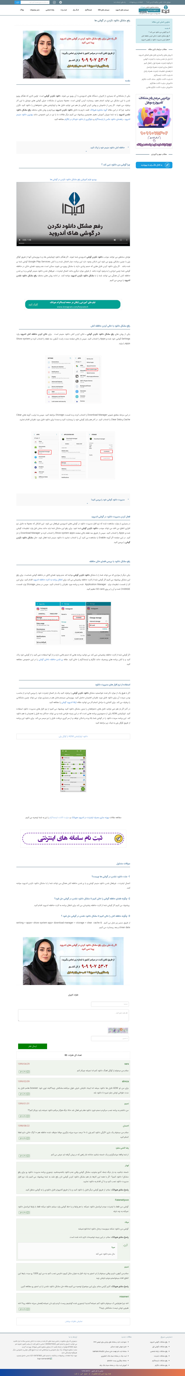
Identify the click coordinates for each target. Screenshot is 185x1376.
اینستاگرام (88, 10)
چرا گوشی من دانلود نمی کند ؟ (159, 32)
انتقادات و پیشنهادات (136, 2)
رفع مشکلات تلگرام (161, 1365)
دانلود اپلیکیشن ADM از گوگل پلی (73, 736)
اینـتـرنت (64, 10)
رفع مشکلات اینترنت (160, 1356)
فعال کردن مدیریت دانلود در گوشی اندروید (155, 39)
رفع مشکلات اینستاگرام (159, 1360)
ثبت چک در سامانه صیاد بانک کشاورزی (113, 1356)
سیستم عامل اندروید (122, 10)
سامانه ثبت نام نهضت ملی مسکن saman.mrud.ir (109, 1351)
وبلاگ (22, 10)
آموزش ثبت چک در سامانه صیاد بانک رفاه (113, 1365)
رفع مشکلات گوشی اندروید (158, 1342)
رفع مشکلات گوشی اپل (159, 1346)
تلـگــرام (76, 10)
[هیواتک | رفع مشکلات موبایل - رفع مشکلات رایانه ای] (154, 165)
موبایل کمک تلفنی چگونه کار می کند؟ (158, 2)
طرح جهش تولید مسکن (118, 1346)
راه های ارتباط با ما (120, 2)
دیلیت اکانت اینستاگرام (59, 817)
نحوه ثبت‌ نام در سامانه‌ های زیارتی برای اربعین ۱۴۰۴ (109, 1342)
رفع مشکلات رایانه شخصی (158, 1351)
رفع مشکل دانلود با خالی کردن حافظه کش (155, 36)
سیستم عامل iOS (103, 10)
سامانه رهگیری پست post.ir (116, 1360)
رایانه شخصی (50, 10)
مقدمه (167, 28)
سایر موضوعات (34, 10)
